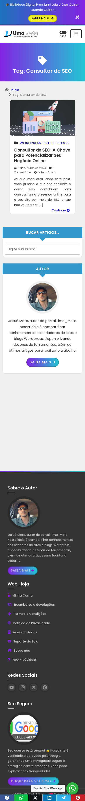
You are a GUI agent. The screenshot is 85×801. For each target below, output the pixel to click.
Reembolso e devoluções (34, 604)
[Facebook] (7, 797)
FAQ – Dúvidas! (24, 660)
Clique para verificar (31, 781)
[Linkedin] (49, 797)
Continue (59, 210)
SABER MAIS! (40, 18)
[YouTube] (11, 687)
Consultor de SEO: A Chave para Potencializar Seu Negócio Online (42, 155)
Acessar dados (25, 632)
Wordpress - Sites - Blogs (44, 142)
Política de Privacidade (31, 623)
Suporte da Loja (25, 641)
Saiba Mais (40, 362)
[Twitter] (35, 797)
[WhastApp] (21, 797)
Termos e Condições (29, 614)
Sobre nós (22, 650)
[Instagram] (22, 687)
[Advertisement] (42, 422)
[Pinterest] (78, 797)
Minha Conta (22, 595)
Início (14, 90)
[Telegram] (64, 797)
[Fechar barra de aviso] (77, 17)
